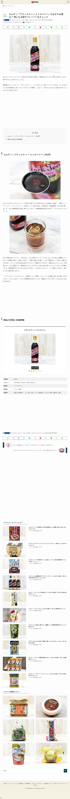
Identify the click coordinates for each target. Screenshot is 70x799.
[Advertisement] (35, 297)
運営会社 (21, 783)
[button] (0, 797)
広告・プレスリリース (60, 783)
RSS (35, 785)
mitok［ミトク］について (10, 783)
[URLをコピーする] (62, 27)
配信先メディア (49, 783)
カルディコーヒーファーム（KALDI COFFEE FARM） (41, 19)
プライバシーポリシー (37, 783)
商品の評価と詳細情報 (15, 139)
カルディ (7, 19)
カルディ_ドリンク (16, 19)
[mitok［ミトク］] (35, 2)
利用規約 (27, 783)
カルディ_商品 (24, 19)
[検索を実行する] (65, 771)
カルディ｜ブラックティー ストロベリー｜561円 (24, 136)
